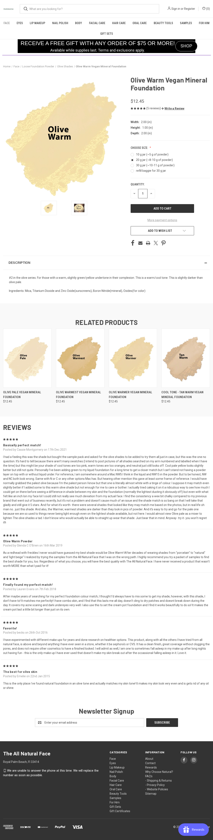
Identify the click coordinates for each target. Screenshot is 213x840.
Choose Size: (140, 147)
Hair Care (119, 23)
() (208, 8)
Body (78, 23)
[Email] (140, 243)
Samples (186, 23)
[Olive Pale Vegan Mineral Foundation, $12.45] (27, 358)
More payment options (162, 220)
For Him (204, 23)
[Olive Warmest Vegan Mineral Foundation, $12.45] (80, 358)
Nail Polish (60, 23)
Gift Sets (106, 33)
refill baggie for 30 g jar (151, 170)
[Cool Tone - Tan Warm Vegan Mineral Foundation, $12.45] (185, 358)
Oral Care (140, 23)
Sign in (175, 8)
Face (7, 23)
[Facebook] (133, 243)
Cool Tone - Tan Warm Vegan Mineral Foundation (182, 394)
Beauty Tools (163, 23)
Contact (150, 763)
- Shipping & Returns (158, 780)
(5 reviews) (153, 108)
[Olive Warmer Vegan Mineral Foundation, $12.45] (133, 358)
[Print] (148, 243)
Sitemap (150, 793)
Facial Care (97, 23)
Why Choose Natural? (159, 771)
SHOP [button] (186, 45)
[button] (172, 108)
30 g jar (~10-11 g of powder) (155, 165)
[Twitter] (156, 243)
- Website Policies (156, 789)
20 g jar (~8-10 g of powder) (154, 160)
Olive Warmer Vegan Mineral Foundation (130, 394)
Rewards (151, 767)
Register (189, 8)
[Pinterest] (163, 243)
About (149, 758)
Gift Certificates (120, 811)
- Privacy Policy (155, 785)
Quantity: (138, 184)
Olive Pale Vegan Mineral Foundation (22, 394)
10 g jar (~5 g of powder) (152, 154)
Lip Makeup (37, 23)
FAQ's (148, 776)
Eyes (20, 23)
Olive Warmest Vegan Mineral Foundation (78, 394)
